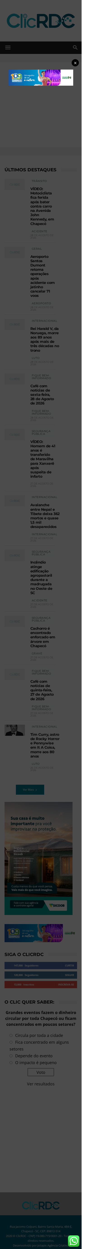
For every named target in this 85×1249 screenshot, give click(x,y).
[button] (75, 62)
